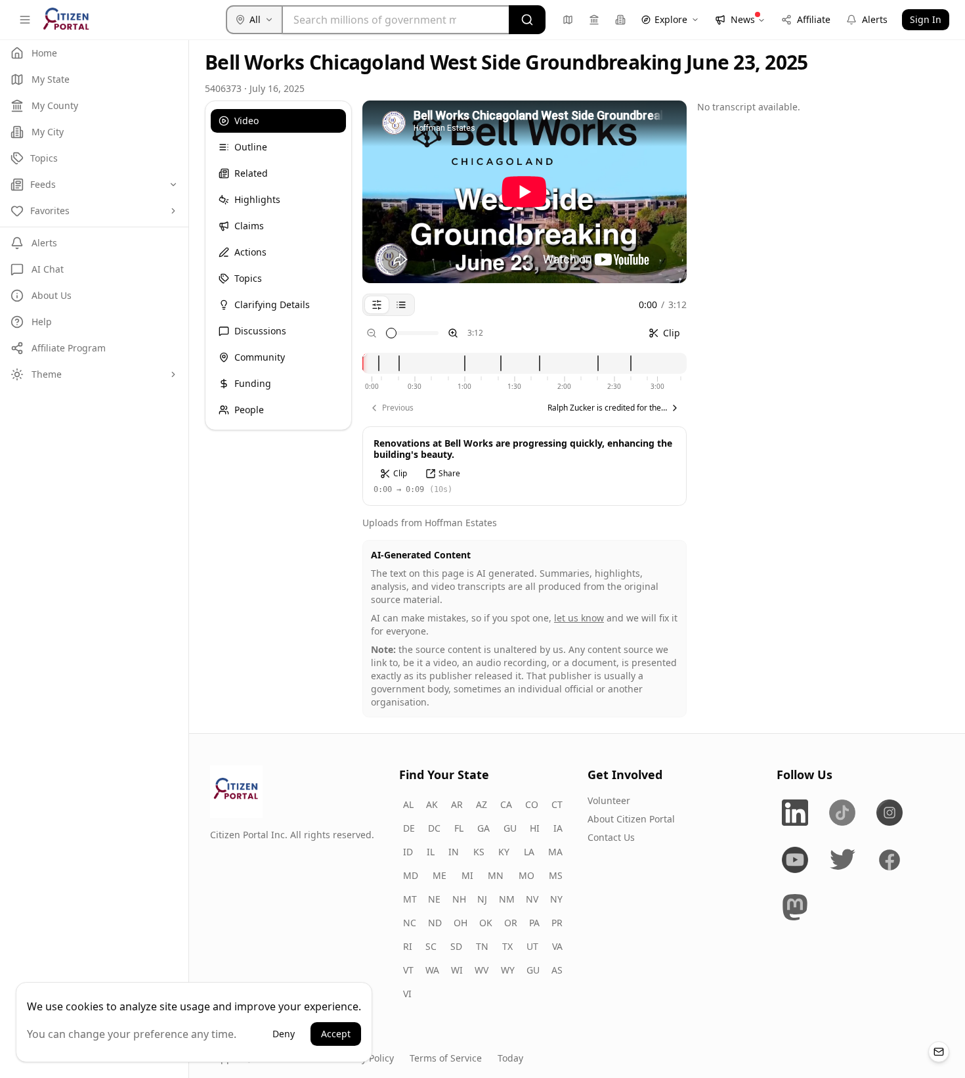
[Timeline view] (376, 305)
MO (526, 875)
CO (531, 804)
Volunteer (609, 800)
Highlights (257, 199)
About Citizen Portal (631, 819)
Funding (252, 383)
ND (435, 922)
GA (483, 828)
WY (508, 970)
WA (432, 970)
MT (410, 899)
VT (408, 970)
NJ (482, 899)
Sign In (925, 19)
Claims (249, 225)
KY (503, 851)
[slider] (391, 333)
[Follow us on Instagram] (889, 812)
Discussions (260, 331)
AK (432, 804)
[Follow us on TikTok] (842, 812)
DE (409, 828)
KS (478, 851)
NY (556, 899)
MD (410, 875)
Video (246, 120)
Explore (670, 19)
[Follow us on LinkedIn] (795, 812)
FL (458, 828)
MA (555, 851)
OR (510, 922)
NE (434, 899)
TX (507, 946)
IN (453, 851)
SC (431, 946)
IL (431, 851)
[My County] (594, 20)
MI (467, 875)
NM (507, 899)
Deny (283, 1033)
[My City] (620, 20)
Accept (336, 1033)
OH (460, 922)
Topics (248, 278)
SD (456, 946)
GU (510, 828)
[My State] (568, 20)
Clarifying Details (272, 304)
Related (251, 173)
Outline (250, 147)
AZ (481, 804)
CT (557, 804)
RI (407, 946)
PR (557, 922)
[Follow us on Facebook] (889, 860)
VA (557, 946)
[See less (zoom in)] (453, 333)
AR (457, 804)
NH (459, 899)
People (249, 409)
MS (556, 875)
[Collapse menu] (25, 20)
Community (259, 357)
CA (506, 804)
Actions (250, 252)
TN (482, 946)
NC (409, 922)
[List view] (401, 305)
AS (557, 970)
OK (485, 922)
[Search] (527, 19)
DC (434, 828)
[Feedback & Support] (938, 1051)
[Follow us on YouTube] (795, 860)
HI (535, 828)
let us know (579, 618)
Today (510, 1058)
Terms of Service (446, 1058)
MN (496, 875)
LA (529, 851)
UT (532, 946)
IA (558, 828)
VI (407, 993)
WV (481, 970)
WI (457, 970)
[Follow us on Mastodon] (795, 907)
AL (408, 804)
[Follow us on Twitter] (842, 860)
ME (439, 875)
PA (534, 922)
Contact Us (611, 837)
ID (408, 851)
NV (532, 899)
